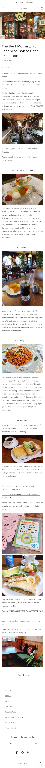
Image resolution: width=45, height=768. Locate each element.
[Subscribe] (36, 743)
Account (8, 701)
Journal (8, 695)
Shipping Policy (11, 712)
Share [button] (7, 67)
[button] (3, 8)
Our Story (8, 690)
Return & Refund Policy (14, 717)
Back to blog (24, 675)
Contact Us (9, 706)
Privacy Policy (10, 723)
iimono (25, 763)
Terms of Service (11, 728)
